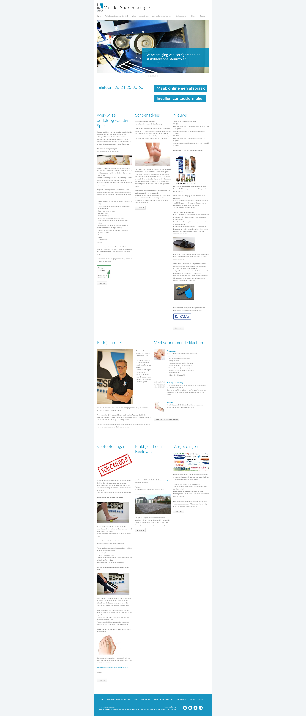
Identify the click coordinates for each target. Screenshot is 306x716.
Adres (134, 16)
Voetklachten (171, 351)
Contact (202, 16)
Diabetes (170, 402)
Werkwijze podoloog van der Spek (116, 16)
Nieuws (193, 16)
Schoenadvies (181, 16)
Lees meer (102, 283)
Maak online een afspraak (181, 88)
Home (99, 16)
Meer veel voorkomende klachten (167, 419)
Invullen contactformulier (180, 98)
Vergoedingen (143, 16)
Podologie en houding (175, 383)
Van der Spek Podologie (127, 7)
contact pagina (165, 480)
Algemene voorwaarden (107, 707)
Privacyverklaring (170, 707)
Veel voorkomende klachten (161, 16)
